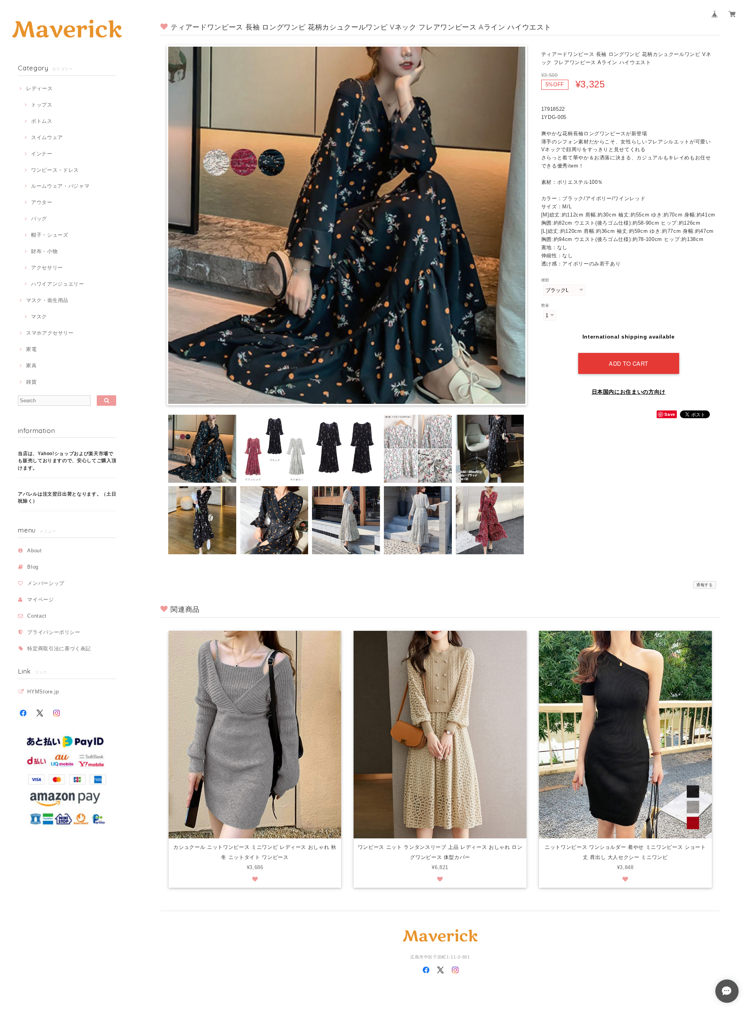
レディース (39, 88)
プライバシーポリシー (53, 632)
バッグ (39, 219)
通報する (704, 585)
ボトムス (41, 121)
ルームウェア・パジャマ (60, 186)
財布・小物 (44, 251)
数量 (545, 305)
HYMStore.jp (43, 692)
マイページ (40, 599)
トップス (41, 105)
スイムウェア (47, 137)
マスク (39, 316)
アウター (41, 202)
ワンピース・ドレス (55, 170)
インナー (41, 154)
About (34, 550)
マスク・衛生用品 (47, 300)
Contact (37, 616)
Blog (32, 567)
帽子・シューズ (49, 235)
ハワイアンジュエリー (57, 284)
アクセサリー (47, 268)
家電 (31, 349)
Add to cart (628, 363)
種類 (545, 280)
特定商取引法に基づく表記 (59, 648)
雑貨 (31, 382)
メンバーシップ (45, 583)
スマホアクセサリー (50, 333)
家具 (31, 365)
